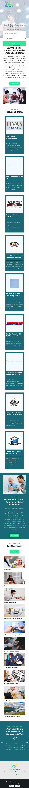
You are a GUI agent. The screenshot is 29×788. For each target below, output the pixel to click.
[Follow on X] (13, 786)
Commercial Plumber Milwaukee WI (14, 452)
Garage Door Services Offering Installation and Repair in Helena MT (14, 416)
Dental (17, 771)
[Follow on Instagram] (16, 786)
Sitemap (17, 783)
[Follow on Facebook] (10, 786)
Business (11, 771)
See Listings (14, 83)
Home (6, 771)
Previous (2, 748)
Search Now (14, 43)
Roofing (22, 771)
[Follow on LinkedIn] (18, 786)
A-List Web (16, 781)
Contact (18, 774)
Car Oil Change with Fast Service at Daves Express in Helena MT (14, 336)
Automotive (11, 774)
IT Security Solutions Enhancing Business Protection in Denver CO (14, 375)
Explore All (14, 552)
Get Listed (14, 535)
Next (27, 748)
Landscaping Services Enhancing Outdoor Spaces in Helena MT (14, 257)
